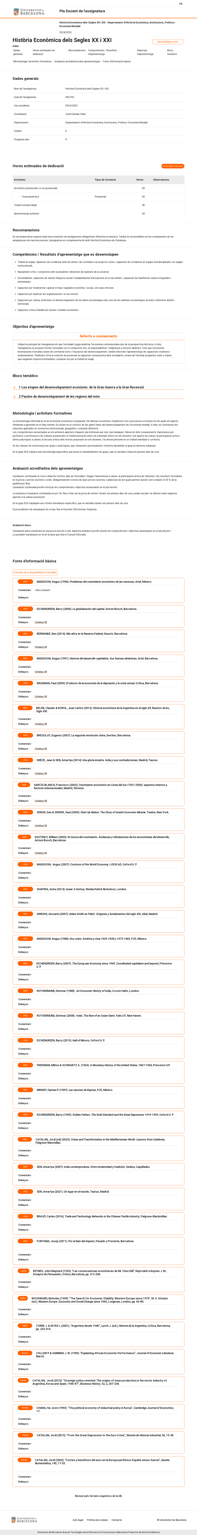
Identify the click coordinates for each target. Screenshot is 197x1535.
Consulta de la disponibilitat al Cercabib (35, 572)
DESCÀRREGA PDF (167, 41)
